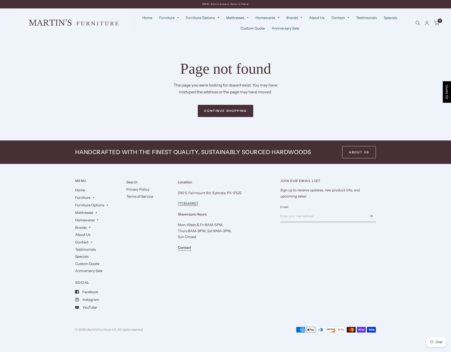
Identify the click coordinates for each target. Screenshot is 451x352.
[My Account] (427, 23)
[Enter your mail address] (371, 216)
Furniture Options (200, 17)
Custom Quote (253, 28)
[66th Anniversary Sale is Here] (225, 4)
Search (132, 182)
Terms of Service (139, 196)
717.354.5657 (188, 203)
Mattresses (235, 17)
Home (147, 17)
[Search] (417, 23)
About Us (316, 17)
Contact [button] (184, 247)
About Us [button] (359, 152)
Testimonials (366, 17)
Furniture (167, 17)
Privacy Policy (137, 189)
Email (284, 207)
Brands (292, 17)
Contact (338, 17)
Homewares (265, 17)
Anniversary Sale (285, 28)
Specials (390, 17)
